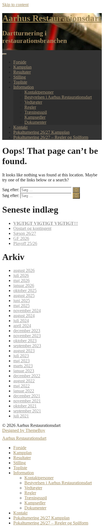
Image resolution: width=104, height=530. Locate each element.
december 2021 (26, 395)
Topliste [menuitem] (20, 467)
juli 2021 (21, 416)
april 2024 (22, 325)
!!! (45, 223)
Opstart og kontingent (32, 228)
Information (23, 87)
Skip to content (15, 4)
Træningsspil (35, 112)
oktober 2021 (25, 405)
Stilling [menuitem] (19, 462)
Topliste (20, 82)
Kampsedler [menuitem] (34, 502)
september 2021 (27, 411)
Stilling (19, 77)
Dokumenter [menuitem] (35, 507)
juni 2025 (21, 300)
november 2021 (27, 400)
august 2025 (24, 295)
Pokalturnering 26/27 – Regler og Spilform (50, 137)
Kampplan (22, 67)
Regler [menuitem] (30, 492)
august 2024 (24, 315)
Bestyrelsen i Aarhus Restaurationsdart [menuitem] (58, 482)
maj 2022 (21, 385)
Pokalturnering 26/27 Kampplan (41, 132)
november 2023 (27, 335)
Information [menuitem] (23, 472)
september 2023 (27, 345)
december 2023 (26, 330)
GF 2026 (21, 238)
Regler (30, 107)
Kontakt (20, 127)
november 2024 (27, 310)
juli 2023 (21, 355)
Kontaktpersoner (39, 92)
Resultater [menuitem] (22, 457)
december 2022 (26, 375)
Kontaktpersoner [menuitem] (39, 477)
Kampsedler (34, 117)
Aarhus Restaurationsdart (52, 18)
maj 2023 (21, 360)
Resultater (22, 72)
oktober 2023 (25, 340)
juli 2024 (21, 320)
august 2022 (24, 380)
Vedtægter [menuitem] (33, 487)
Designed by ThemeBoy (23, 430)
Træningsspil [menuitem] (35, 497)
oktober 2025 (25, 290)
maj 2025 (21, 305)
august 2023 (24, 350)
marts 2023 (23, 365)
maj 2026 (21, 280)
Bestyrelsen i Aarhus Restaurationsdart (58, 97)
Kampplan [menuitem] (22, 452)
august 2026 (24, 270)
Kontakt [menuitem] (20, 512)
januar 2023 (23, 370)
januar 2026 (23, 285)
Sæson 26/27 (24, 233)
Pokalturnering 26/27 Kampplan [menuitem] (41, 518)
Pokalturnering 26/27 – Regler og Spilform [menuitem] (50, 523)
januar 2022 (23, 390)
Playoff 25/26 (25, 243)
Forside (19, 62)
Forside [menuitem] (19, 447)
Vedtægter (33, 102)
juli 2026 (21, 275)
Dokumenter (35, 122)
